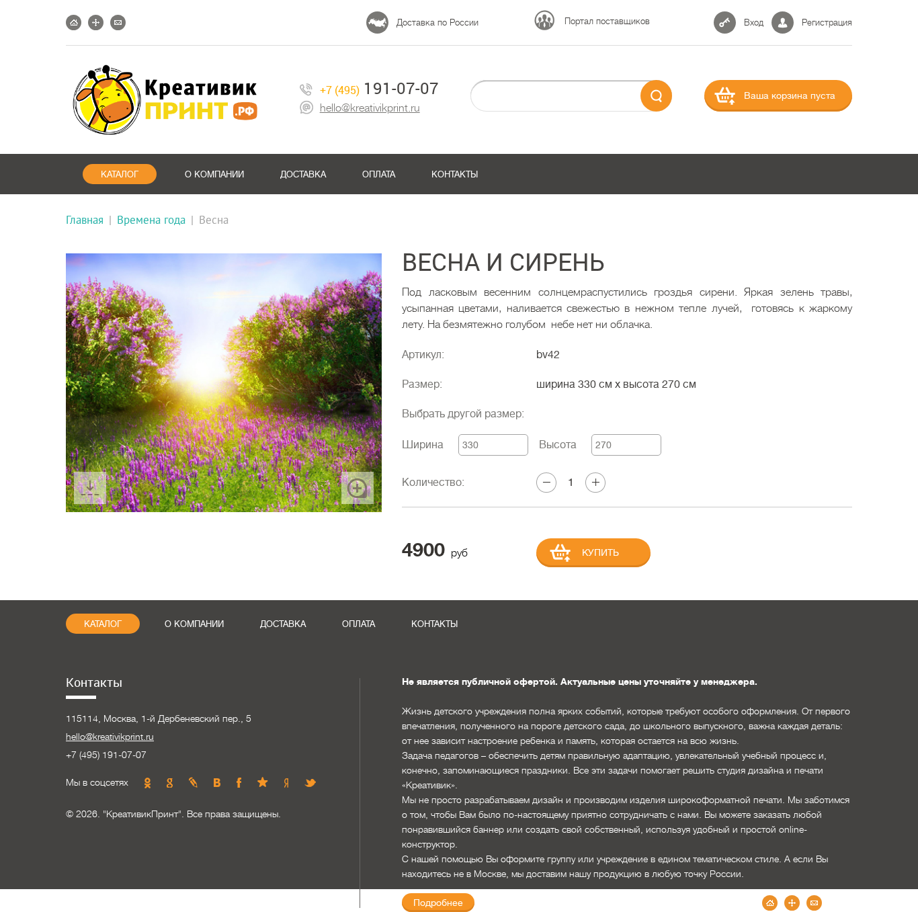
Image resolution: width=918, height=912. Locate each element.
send (656, 96)
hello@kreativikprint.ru (370, 108)
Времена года (151, 219)
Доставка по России (437, 22)
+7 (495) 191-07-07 (106, 754)
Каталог (119, 174)
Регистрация (827, 22)
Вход (753, 22)
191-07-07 (379, 88)
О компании (214, 174)
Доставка (303, 174)
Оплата (378, 174)
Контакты (454, 174)
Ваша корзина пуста (789, 95)
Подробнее (438, 902)
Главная (84, 219)
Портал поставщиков (607, 21)
